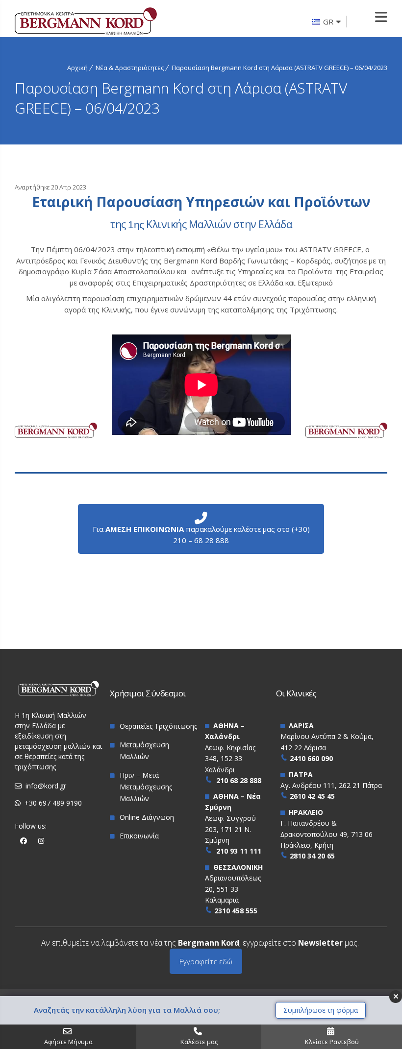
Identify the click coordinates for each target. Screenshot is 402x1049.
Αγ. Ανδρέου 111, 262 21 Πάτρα (331, 785)
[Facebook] (23, 841)
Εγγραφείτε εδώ (205, 961)
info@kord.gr (45, 785)
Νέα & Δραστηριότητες (130, 67)
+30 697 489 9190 (53, 803)
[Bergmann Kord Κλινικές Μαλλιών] (86, 22)
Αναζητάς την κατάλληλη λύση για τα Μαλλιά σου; (127, 1010)
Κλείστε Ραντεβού (332, 1041)
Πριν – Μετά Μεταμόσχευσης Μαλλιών (146, 786)
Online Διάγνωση (147, 817)
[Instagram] (41, 841)
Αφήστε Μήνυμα (68, 1041)
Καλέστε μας (199, 1041)
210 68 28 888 (238, 780)
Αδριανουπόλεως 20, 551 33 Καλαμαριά (233, 889)
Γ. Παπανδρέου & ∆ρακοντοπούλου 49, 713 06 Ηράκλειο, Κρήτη (326, 834)
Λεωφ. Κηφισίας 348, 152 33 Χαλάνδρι (230, 758)
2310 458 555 (235, 910)
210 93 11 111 (238, 851)
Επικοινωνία (139, 835)
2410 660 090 (311, 758)
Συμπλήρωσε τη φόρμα (320, 1010)
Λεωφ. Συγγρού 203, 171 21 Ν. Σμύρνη (230, 829)
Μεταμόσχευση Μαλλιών (144, 750)
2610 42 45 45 (312, 796)
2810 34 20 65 (312, 855)
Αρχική (77, 67)
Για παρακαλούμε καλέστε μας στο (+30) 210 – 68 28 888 (201, 534)
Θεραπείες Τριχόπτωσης (158, 726)
